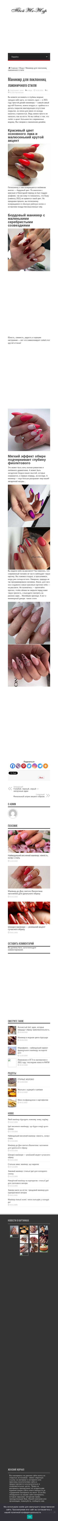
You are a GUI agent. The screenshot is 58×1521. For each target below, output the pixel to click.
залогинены (28, 948)
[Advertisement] (29, 37)
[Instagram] (34, 765)
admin (22, 90)
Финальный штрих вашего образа (28, 796)
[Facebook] (12, 765)
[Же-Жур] (29, 13)
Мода (21, 68)
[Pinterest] (23, 765)
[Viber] (18, 765)
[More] (45, 765)
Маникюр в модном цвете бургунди (33, 1037)
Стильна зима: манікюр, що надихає (23, 1164)
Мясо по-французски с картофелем (33, 1100)
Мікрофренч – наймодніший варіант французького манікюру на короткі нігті (33, 1050)
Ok (29, 1517)
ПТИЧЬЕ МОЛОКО (26, 1079)
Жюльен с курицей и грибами (30, 1090)
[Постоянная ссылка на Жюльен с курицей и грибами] (12, 1096)
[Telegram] (40, 765)
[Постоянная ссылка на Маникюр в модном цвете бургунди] (12, 1044)
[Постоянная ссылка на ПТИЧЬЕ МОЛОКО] (12, 1086)
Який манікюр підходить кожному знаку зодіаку (28, 1119)
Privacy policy (48, 1512)
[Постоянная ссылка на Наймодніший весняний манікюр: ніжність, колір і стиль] (29, 852)
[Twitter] (29, 765)
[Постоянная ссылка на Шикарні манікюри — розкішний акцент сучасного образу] (29, 924)
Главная (14, 68)
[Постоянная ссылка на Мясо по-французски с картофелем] (12, 1107)
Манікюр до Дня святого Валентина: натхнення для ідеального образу (25, 892)
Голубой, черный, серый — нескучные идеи (26, 789)
